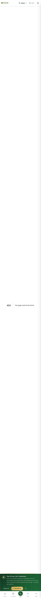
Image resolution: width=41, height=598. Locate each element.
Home (5, 596)
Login (36, 596)
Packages (13, 596)
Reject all (6, 588)
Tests (28, 596)
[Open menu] (38, 3)
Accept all (18, 588)
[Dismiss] (25, 588)
